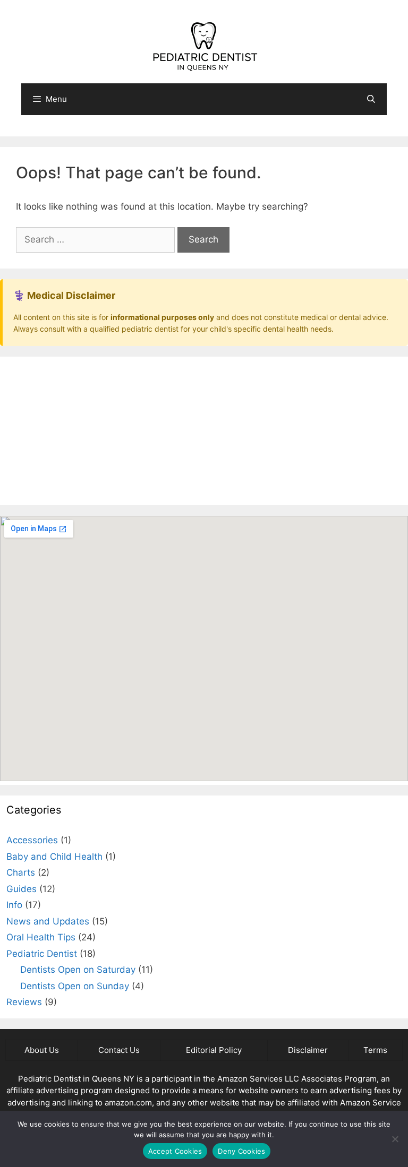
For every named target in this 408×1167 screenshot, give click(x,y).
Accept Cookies (175, 1151)
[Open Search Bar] (371, 99)
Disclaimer (308, 1050)
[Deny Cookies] (394, 1139)
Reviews (24, 1002)
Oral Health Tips (40, 937)
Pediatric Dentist (41, 953)
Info (14, 905)
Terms (375, 1050)
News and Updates (47, 921)
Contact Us (119, 1050)
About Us (41, 1050)
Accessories (32, 840)
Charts (20, 872)
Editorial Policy (214, 1050)
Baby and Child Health (54, 856)
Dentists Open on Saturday (77, 969)
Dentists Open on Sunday (74, 986)
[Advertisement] (204, 431)
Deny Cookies (241, 1151)
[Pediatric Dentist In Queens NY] (204, 46)
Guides (21, 889)
